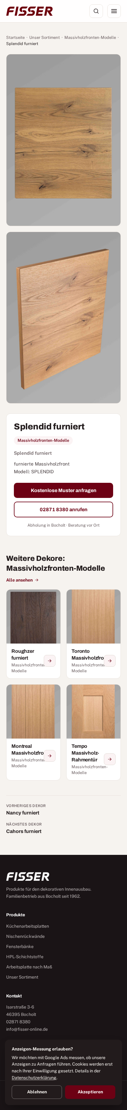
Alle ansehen (19, 580)
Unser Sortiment (44, 37)
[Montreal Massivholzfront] (33, 732)
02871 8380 (18, 1021)
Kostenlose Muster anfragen (63, 490)
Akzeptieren (90, 1091)
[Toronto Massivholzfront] (94, 634)
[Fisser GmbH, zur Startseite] (29, 11)
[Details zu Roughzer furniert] (49, 661)
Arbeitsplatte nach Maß (29, 966)
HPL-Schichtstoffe (24, 956)
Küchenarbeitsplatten (27, 926)
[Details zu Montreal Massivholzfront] (49, 756)
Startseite (15, 37)
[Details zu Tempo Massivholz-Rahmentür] (110, 759)
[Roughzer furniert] (33, 634)
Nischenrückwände (25, 936)
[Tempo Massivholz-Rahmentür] (94, 732)
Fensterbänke (20, 946)
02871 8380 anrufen (64, 509)
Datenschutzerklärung (34, 1077)
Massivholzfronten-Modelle (90, 37)
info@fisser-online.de (27, 1029)
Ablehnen (37, 1091)
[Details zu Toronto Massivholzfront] (110, 661)
